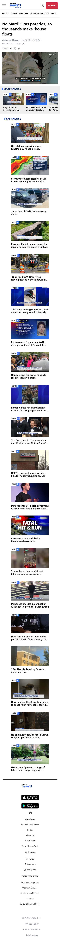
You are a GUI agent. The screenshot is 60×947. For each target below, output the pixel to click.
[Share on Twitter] (15, 48)
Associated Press (10, 40)
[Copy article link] (19, 48)
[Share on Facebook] (11, 48)
